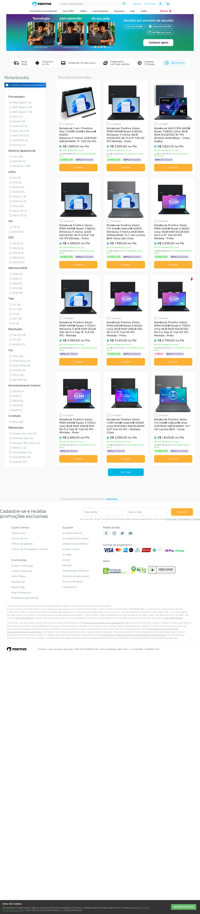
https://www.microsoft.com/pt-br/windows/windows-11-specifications (133, 635)
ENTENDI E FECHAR (183, 907)
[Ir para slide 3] (101, 47)
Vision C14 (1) (19, 210)
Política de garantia (22, 543)
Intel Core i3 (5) (20, 131)
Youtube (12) (19, 461)
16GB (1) (16, 396)
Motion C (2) (19, 447)
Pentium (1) (18, 145)
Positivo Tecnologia (22, 565)
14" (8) (15, 314)
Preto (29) (18, 375)
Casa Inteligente (100, 11)
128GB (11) (18, 391)
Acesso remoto (70, 549)
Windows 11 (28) (21, 166)
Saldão (144, 11)
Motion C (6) (19, 196)
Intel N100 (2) (20, 140)
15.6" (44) (17, 318)
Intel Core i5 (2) (20, 135)
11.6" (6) (16, 304)
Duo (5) (16, 177)
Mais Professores (20, 592)
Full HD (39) (19, 335)
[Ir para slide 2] (98, 47)
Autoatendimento (72, 533)
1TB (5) (16, 227)
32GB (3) (17, 283)
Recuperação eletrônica (75, 570)
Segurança (119, 11)
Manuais (67, 565)
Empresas (150, 4)
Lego (132, 11)
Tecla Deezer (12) (21, 452)
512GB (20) (18, 262)
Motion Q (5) (19, 201)
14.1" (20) (17, 309)
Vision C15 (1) (19, 215)
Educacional (18, 581)
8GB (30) (17, 292)
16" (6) (15, 323)
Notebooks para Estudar (24, 598)
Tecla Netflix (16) (21, 457)
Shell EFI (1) (18, 161)
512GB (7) (17, 405)
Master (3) (18, 187)
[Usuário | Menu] (160, 3)
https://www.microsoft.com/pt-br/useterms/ (103, 623)
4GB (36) (17, 288)
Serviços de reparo (72, 581)
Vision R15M (68, 11)
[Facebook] (106, 533)
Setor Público (18, 576)
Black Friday (18, 587)
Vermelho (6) (19, 379)
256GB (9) (17, 400)
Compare (68, 124)
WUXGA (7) (18, 344)
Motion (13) (18, 191)
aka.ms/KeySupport (24, 618)
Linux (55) (17, 156)
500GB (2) (18, 231)
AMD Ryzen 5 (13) (22, 107)
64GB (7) (17, 410)
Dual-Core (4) (19, 126)
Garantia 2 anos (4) (22, 438)
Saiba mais (111, 499)
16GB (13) (17, 274)
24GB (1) (17, 278)
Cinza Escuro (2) (21, 360)
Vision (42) (18, 206)
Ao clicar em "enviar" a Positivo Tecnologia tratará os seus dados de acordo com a (140, 519)
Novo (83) (17, 422)
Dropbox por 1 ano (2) (24, 433)
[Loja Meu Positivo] (42, 4)
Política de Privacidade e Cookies (182, 519)
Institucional (18, 533)
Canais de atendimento (75, 543)
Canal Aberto (69, 587)
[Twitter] (122, 533)
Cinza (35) (17, 356)
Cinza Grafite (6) (21, 365)
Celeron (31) (18, 121)
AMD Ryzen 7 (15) (22, 112)
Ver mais (125, 472)
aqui (61, 910)
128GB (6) (17, 248)
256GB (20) (18, 257)
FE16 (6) (16, 182)
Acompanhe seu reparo (75, 538)
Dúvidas (66, 554)
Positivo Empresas (21, 571)
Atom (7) (17, 116)
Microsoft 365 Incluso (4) (26, 443)
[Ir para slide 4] (105, 47)
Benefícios (178, 62)
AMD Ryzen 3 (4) (21, 102)
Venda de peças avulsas (75, 576)
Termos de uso (19, 538)
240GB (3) (18, 253)
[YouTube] (130, 533)
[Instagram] (114, 533)
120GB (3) (17, 243)
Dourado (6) (18, 370)
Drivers (66, 560)
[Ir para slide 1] (95, 47)
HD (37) (16, 339)
